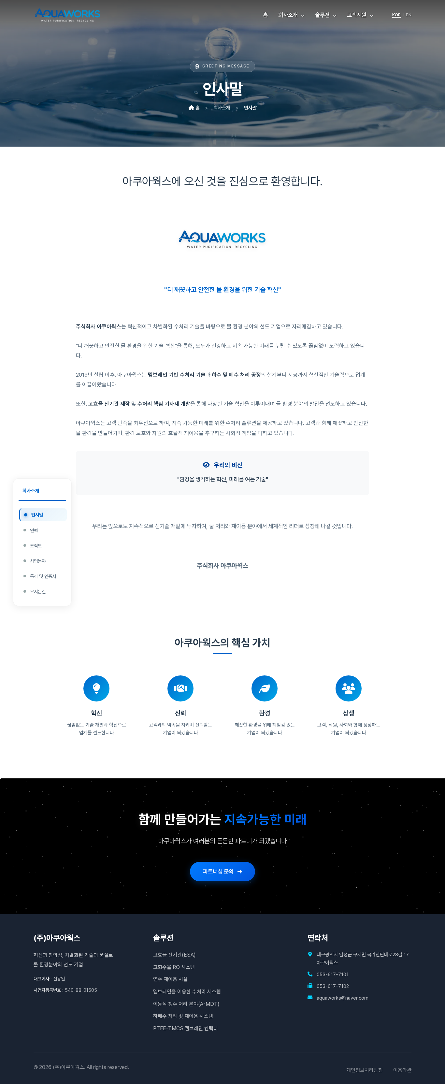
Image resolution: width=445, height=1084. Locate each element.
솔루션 (323, 14)
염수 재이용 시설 (170, 979)
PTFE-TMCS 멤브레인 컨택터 (185, 1028)
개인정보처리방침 (364, 1070)
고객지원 (357, 14)
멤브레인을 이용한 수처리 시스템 (187, 992)
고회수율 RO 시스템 (174, 967)
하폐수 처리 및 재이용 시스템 (183, 1016)
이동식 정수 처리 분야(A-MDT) (186, 1004)
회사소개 (288, 14)
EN (408, 14)
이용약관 (402, 1070)
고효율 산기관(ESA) (174, 955)
